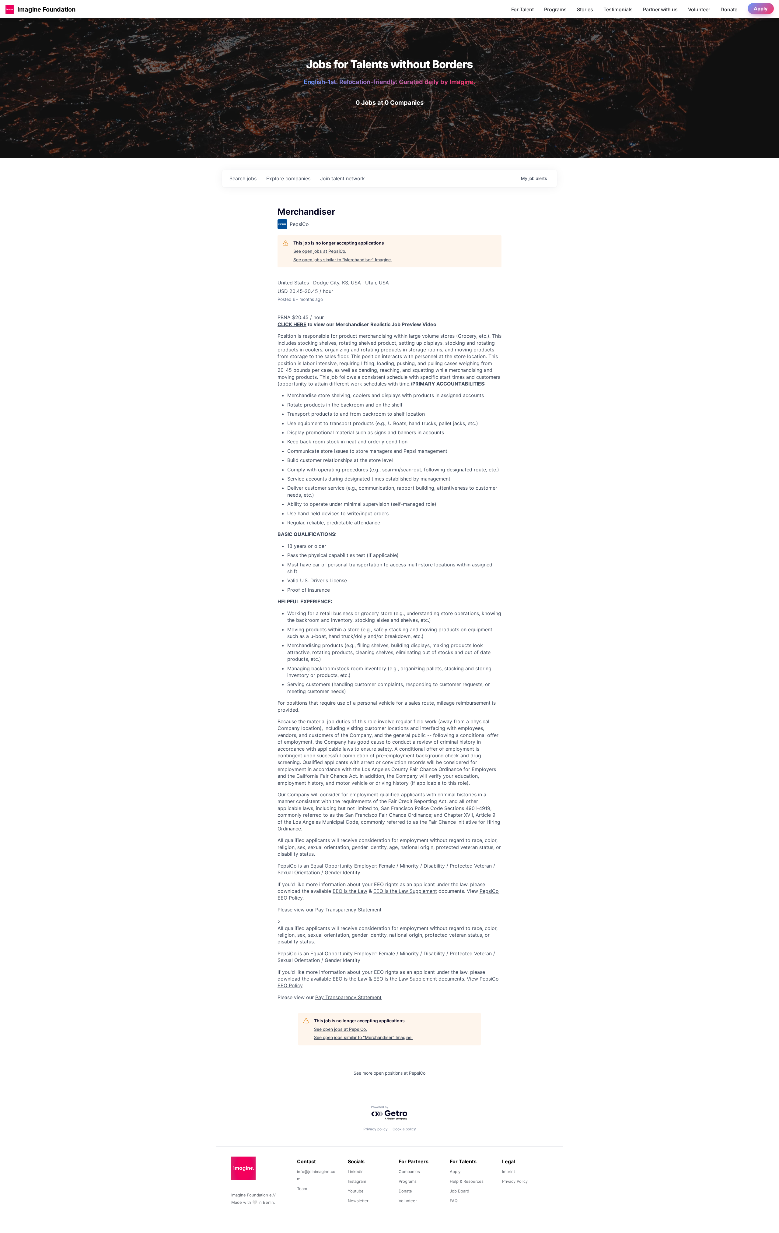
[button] (10, 9)
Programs (555, 9)
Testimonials (618, 9)
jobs (243, 178)
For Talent (522, 9)
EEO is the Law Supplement (405, 891)
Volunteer (699, 9)
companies (288, 178)
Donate (729, 9)
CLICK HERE (292, 324)
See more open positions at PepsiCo (389, 1073)
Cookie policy (404, 1129)
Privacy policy (375, 1129)
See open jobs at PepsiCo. (319, 251)
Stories (585, 9)
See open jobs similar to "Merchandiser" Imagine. (342, 259)
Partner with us (660, 9)
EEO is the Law (350, 891)
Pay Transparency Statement (348, 910)
